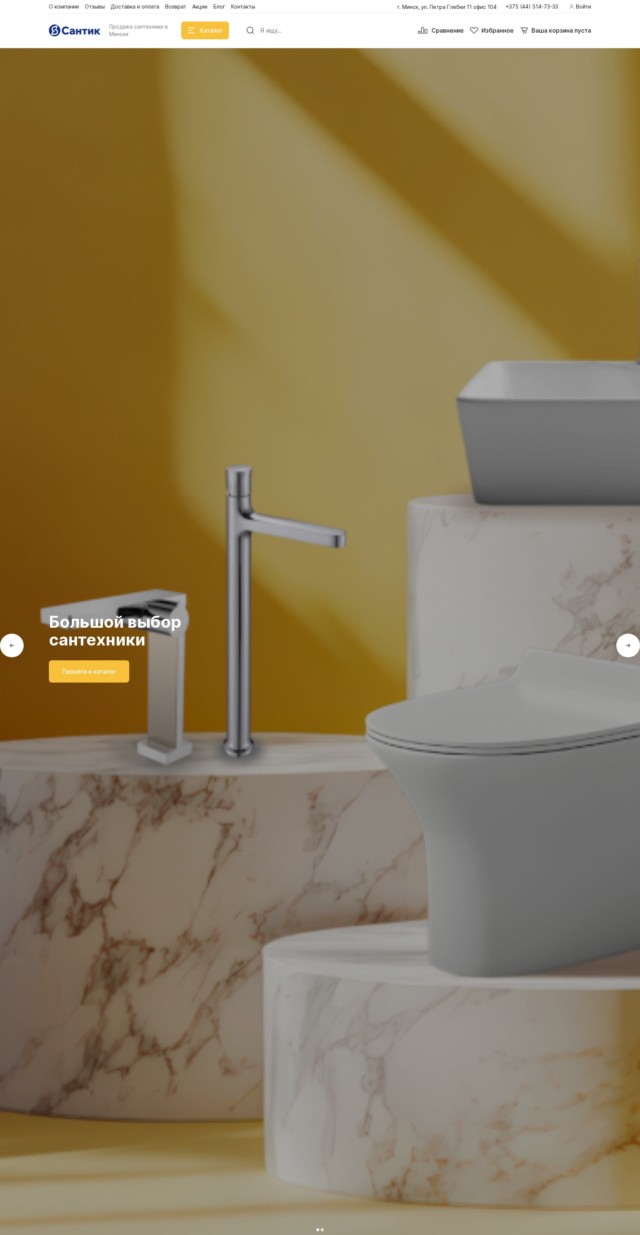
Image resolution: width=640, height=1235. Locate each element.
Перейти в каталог (89, 671)
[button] (317, 1229)
